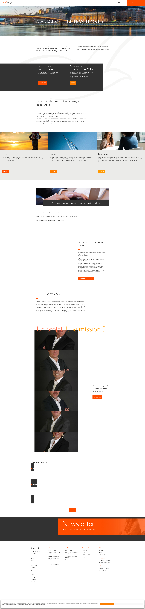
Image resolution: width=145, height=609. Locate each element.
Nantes (32, 569)
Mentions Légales (12, 607)
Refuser (121, 604)
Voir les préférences (136, 604)
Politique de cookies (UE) (54, 564)
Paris (32, 572)
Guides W (101, 552)
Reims (32, 574)
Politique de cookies (5, 607)
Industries (84, 550)
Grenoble (33, 560)
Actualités (101, 550)
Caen (32, 555)
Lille (32, 562)
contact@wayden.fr (104, 568)
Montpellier (34, 565)
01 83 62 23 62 (137, 3)
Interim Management (53, 556)
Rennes (32, 576)
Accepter (107, 604)
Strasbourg (33, 579)
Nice (32, 570)
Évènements (102, 554)
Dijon (32, 558)
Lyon (32, 563)
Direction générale (69, 550)
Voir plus (72, 510)
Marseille (33, 567)
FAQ (49, 562)
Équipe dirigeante (52, 550)
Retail (83, 552)
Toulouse (33, 581)
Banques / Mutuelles (87, 554)
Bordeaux (33, 553)
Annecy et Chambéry (36, 551)
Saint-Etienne (34, 577)
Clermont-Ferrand (35, 556)
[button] (142, 601)
